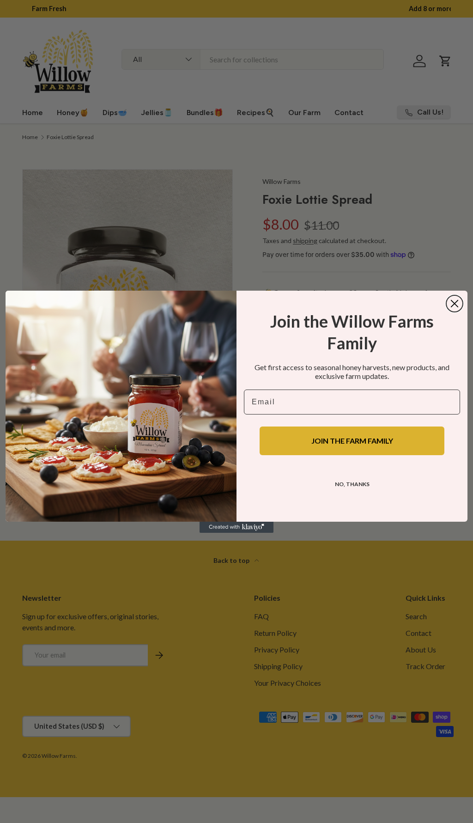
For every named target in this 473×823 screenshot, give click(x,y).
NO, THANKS (352, 484)
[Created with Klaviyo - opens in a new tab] (236, 527)
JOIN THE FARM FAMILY (352, 440)
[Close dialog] (454, 303)
